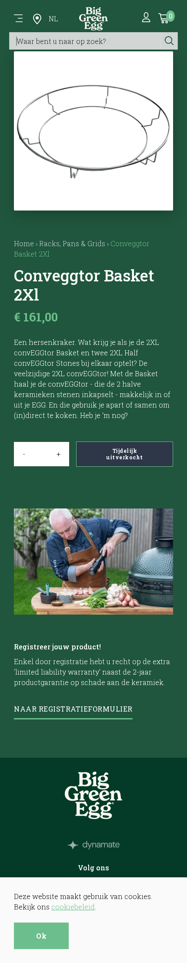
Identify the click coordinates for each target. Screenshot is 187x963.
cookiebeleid (73, 906)
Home (24, 243)
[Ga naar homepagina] (93, 18)
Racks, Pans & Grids (72, 243)
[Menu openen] (18, 18)
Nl (53, 18)
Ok (41, 935)
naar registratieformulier (73, 708)
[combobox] (85, 41)
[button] (94, 200)
